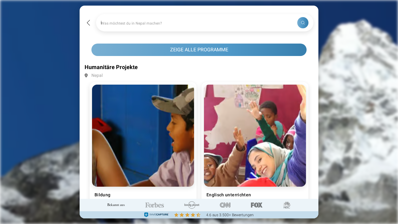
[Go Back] (88, 22)
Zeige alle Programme (199, 50)
